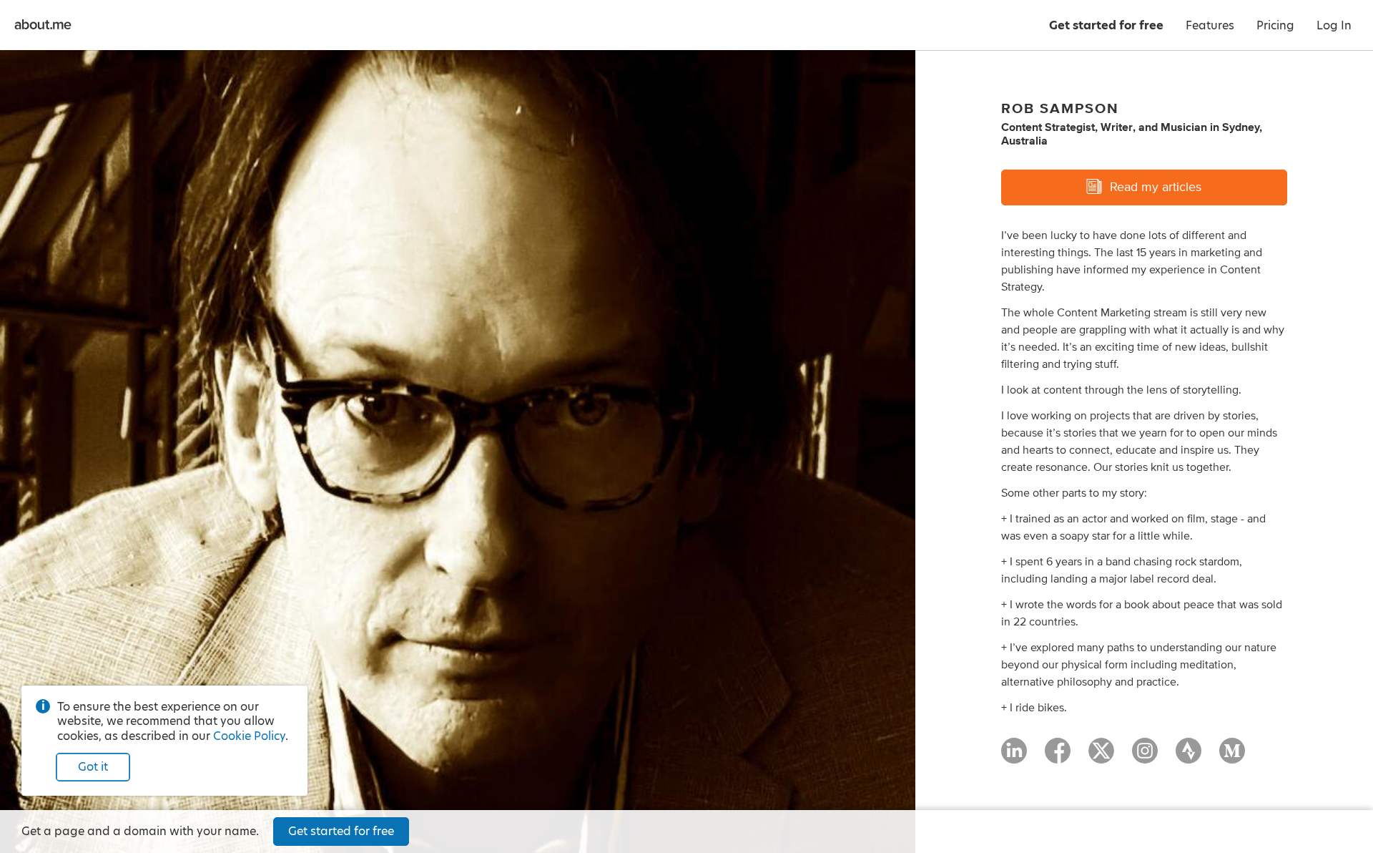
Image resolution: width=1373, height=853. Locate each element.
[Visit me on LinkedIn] (1014, 757)
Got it (93, 767)
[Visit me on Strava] (1188, 757)
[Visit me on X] (1101, 757)
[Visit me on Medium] (1232, 757)
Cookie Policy (249, 736)
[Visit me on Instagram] (1145, 757)
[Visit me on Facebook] (1058, 757)
